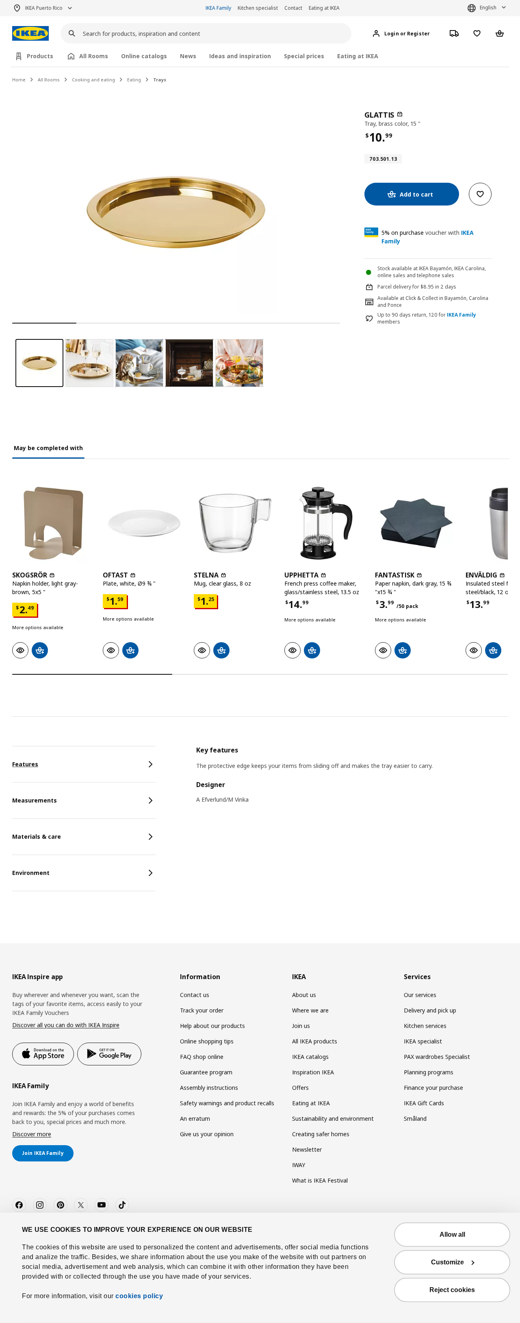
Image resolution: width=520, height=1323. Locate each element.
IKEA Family (218, 7)
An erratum (195, 1118)
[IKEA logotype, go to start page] (30, 33)
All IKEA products (314, 1041)
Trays (159, 80)
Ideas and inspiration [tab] (240, 56)
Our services (420, 995)
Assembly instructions (209, 1087)
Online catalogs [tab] (144, 56)
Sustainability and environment (333, 1118)
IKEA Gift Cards (424, 1103)
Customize (447, 1262)
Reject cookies (452, 1289)
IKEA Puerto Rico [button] (44, 7)
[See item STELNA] (235, 523)
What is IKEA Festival (320, 1180)
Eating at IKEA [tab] (357, 56)
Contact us (194, 995)
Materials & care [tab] (36, 836)
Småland (415, 1118)
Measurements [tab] (34, 800)
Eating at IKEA (324, 7)
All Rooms (49, 80)
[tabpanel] (352, 780)
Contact (293, 7)
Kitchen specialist (258, 7)
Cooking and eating (93, 80)
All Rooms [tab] (93, 56)
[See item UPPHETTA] (325, 523)
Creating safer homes (320, 1134)
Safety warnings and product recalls (227, 1103)
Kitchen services (425, 1026)
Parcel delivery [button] (394, 286)
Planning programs (428, 1072)
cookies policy (139, 1295)
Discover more (31, 1134)
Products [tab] (40, 56)
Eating (134, 80)
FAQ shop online (201, 1057)
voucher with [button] (427, 237)
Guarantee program (206, 1072)
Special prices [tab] (304, 56)
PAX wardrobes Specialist (437, 1057)
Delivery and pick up (430, 1010)
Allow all (452, 1234)
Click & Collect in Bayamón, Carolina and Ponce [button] (432, 301)
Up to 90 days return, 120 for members (426, 318)
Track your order (201, 1010)
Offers (300, 1087)
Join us (301, 1026)
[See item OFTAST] (144, 523)
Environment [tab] (31, 873)
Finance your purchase (433, 1087)
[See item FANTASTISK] (416, 523)
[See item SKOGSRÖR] (53, 523)
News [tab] (188, 56)
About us (304, 995)
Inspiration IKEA (313, 1072)
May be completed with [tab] (48, 448)
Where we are (310, 1010)
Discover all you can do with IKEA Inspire (65, 1025)
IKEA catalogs (310, 1057)
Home (19, 80)
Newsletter (307, 1149)
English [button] (488, 7)
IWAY (298, 1165)
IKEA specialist (423, 1041)
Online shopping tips (207, 1041)
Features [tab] (25, 764)
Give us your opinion (207, 1134)
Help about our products (212, 1026)
